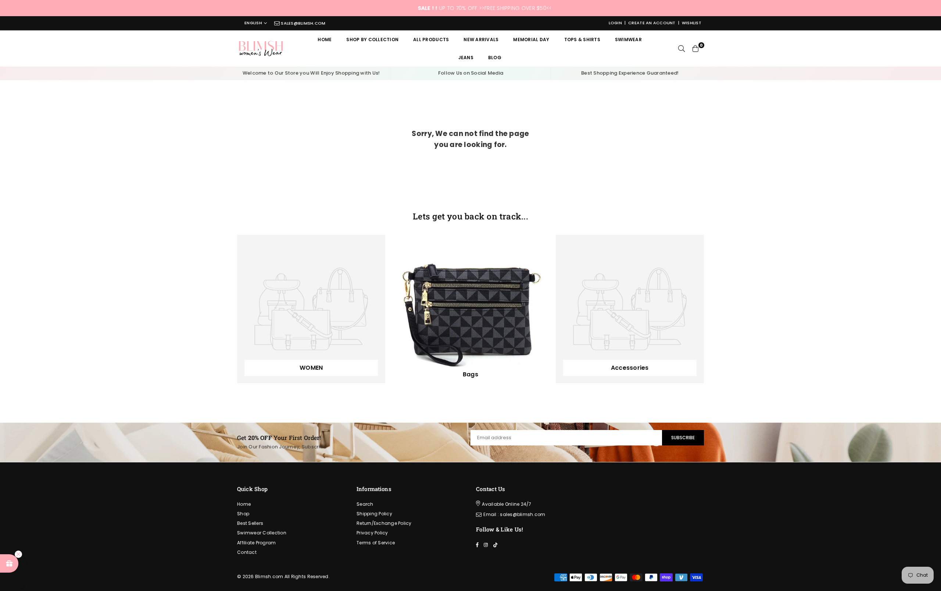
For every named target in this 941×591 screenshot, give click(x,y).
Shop (243, 514)
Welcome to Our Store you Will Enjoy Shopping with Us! (311, 72)
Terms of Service (376, 543)
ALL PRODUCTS (431, 39)
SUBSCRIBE (683, 437)
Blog (494, 57)
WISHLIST (691, 23)
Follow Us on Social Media (471, 72)
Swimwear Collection (261, 533)
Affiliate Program (256, 543)
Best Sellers (250, 523)
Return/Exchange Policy (384, 523)
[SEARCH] (681, 48)
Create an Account (651, 23)
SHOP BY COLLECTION (372, 39)
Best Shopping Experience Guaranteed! (630, 72)
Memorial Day (531, 39)
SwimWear (628, 39)
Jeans (465, 57)
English (253, 23)
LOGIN (615, 23)
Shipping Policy (374, 514)
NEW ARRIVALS (481, 39)
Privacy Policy (372, 533)
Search (365, 504)
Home (325, 39)
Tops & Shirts (582, 39)
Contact (247, 552)
